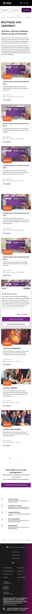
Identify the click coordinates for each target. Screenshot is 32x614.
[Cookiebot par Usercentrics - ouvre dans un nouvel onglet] (23, 289)
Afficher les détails (22, 314)
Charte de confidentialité (7, 582)
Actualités (20, 571)
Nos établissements (8, 571)
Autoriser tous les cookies (16, 319)
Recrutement (16, 555)
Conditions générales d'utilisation (6, 588)
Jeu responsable (7, 567)
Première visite (7, 574)
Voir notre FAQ (12, 528)
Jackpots (5, 577)
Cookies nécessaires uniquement (16, 324)
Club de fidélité (22, 577)
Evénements (21, 567)
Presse (19, 574)
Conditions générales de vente (8, 593)
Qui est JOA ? (16, 552)
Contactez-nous (16, 558)
